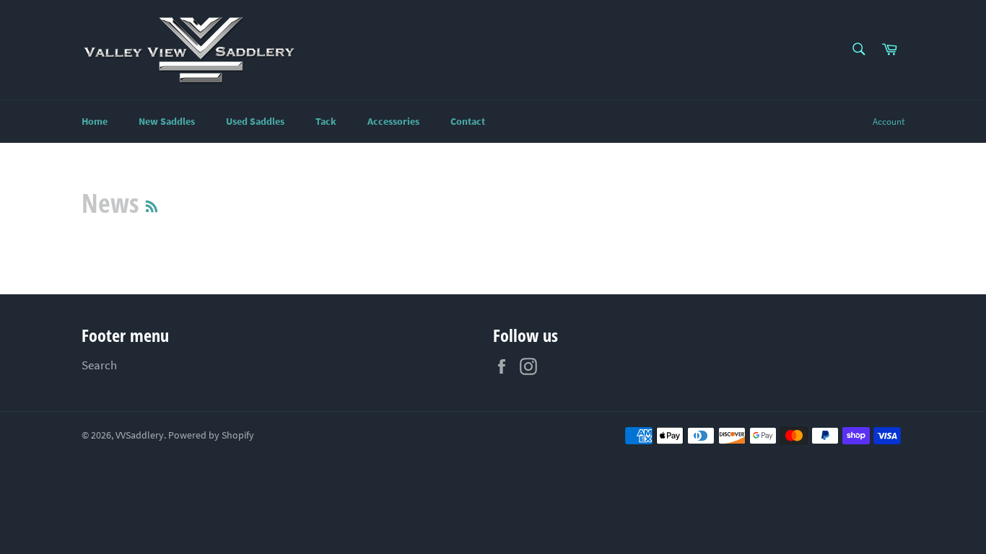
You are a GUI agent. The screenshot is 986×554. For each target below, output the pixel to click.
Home (95, 121)
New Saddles (167, 121)
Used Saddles (255, 121)
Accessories (393, 121)
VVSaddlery (139, 435)
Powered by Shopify (211, 435)
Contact (467, 121)
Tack (325, 121)
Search (99, 365)
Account (888, 121)
